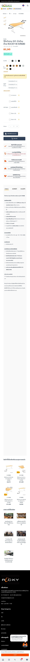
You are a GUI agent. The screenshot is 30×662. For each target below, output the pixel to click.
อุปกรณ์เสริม (3, 633)
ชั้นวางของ (3, 629)
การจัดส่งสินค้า (4, 649)
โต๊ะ (9, 13)
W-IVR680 (21, 13)
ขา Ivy (14, 13)
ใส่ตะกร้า (15, 138)
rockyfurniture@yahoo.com (7, 598)
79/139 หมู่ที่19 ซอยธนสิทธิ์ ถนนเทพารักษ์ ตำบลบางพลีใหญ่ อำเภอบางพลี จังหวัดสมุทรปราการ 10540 (15, 591)
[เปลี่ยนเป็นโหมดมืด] (27, 5)
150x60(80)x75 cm (12, 84)
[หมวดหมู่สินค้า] (9, 659)
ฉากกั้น (2, 621)
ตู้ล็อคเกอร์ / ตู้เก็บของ (5, 625)
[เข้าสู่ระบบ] (27, 659)
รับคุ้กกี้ (15, 655)
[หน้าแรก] (3, 659)
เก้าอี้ (2, 613)
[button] (19, 638)
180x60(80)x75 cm (12, 88)
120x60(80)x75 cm (12, 81)
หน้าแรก (4, 13)
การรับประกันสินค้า (5, 645)
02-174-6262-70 (5, 595)
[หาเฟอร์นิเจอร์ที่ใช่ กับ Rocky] (15, 659)
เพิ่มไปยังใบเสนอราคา (12, 133)
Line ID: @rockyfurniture (15, 595)
